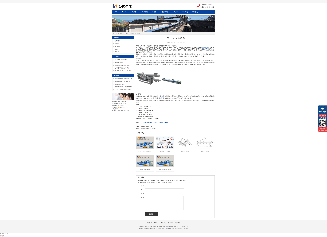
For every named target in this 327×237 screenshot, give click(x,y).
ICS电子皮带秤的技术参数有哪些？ (123, 89)
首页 (116, 12)
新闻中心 (155, 12)
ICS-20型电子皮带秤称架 (121, 59)
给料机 (161, 96)
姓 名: (142, 186)
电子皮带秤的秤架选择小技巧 (122, 68)
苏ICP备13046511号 (161, 228)
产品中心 (135, 12)
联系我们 (195, 12)
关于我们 (124, 12)
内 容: (142, 197)
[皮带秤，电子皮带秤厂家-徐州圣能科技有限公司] (131, 6)
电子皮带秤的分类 (119, 62)
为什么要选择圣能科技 (120, 84)
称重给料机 (117, 43)
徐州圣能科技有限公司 (149, 228)
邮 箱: (142, 189)
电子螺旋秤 (117, 46)
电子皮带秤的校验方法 (146, 126)
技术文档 (165, 12)
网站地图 (186, 228)
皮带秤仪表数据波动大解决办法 (122, 81)
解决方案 (145, 12)
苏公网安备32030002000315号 (175, 228)
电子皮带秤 (117, 41)
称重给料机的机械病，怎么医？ (148, 128)
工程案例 (185, 12)
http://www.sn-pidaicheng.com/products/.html (155, 122)
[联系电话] (205, 6)
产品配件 (117, 51)
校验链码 (117, 49)
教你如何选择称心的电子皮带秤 (122, 65)
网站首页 (122, 33)
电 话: (142, 193)
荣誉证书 (175, 12)
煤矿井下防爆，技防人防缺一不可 (123, 70)
